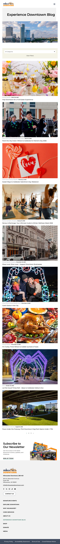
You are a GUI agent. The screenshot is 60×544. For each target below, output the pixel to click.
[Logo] (8, 2)
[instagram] (9, 489)
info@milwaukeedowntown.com (13, 485)
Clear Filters (30, 55)
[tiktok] (12, 489)
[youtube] (15, 489)
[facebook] (3, 489)
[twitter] (6, 489)
